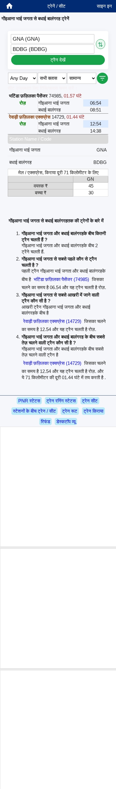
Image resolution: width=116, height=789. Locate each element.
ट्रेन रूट (69, 411)
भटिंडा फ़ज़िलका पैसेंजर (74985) (61, 279)
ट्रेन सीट (90, 400)
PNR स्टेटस (29, 400)
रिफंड (45, 421)
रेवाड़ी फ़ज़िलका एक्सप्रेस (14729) (52, 321)
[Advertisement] (58, 487)
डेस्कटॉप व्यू (65, 421)
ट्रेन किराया (93, 411)
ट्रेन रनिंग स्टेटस (61, 400)
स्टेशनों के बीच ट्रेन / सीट (34, 411)
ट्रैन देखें (58, 59)
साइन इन (104, 6)
